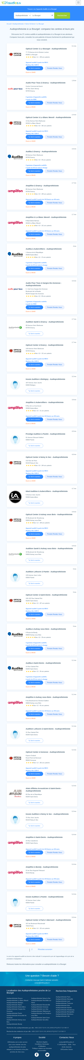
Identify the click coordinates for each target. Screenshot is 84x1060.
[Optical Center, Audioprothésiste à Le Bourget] (15, 55)
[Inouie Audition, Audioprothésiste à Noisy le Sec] (15, 820)
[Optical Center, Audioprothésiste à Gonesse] (15, 758)
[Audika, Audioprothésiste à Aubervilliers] (15, 255)
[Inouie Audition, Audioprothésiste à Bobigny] (15, 385)
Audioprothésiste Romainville (40, 1005)
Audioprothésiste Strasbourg (65, 1010)
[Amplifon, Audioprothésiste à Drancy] (15, 192)
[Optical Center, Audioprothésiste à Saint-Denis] (15, 601)
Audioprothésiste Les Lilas (39, 1009)
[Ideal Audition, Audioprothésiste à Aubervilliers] (15, 497)
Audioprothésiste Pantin (14, 1013)
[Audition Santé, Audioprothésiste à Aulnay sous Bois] (15, 554)
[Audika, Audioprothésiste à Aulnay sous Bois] (15, 635)
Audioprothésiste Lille (63, 1016)
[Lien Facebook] (37, 1055)
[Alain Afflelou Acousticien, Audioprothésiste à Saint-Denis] (15, 794)
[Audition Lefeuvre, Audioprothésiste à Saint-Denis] (15, 735)
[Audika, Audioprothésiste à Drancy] (15, 157)
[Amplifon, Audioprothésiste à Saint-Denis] (15, 843)
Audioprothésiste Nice (63, 1005)
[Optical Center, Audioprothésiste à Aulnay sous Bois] (15, 520)
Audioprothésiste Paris (63, 997)
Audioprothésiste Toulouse (64, 1003)
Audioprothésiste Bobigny (15, 1002)
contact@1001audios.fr (42, 983)
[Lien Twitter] (47, 1055)
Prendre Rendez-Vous (54, 68)
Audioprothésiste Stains (14, 1005)
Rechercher (62, 16)
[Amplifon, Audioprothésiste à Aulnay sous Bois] (15, 703)
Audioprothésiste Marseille (64, 999)
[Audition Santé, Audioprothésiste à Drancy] (15, 328)
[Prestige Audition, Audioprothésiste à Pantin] (15, 440)
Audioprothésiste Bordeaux (64, 1014)
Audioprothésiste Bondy (14, 1024)
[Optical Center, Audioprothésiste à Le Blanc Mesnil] (15, 123)
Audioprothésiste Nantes (64, 1007)
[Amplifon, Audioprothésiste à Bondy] (15, 873)
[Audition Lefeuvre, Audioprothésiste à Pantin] (15, 578)
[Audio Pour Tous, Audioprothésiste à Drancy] (15, 89)
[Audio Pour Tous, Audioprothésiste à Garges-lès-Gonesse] (15, 289)
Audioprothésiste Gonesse (39, 1007)
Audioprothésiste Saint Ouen (40, 1017)
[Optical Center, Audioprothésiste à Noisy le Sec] (15, 463)
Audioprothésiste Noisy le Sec (41, 998)
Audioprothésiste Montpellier (65, 1012)
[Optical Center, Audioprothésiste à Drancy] (15, 351)
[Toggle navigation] (78, 2)
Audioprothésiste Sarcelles (39, 1020)
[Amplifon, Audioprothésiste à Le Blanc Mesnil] (15, 223)
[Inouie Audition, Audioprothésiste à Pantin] (15, 903)
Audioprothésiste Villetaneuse (40, 1011)
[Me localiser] (52, 15)
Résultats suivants (45, 949)
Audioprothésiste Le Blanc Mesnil (17, 1000)
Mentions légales (41, 1042)
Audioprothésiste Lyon (63, 1001)
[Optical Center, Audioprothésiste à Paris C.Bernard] (15, 926)
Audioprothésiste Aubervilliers (16, 1007)
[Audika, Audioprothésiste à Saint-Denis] (15, 669)
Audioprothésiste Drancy (15, 998)
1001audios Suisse (66, 1049)
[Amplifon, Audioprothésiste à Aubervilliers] (15, 408)
